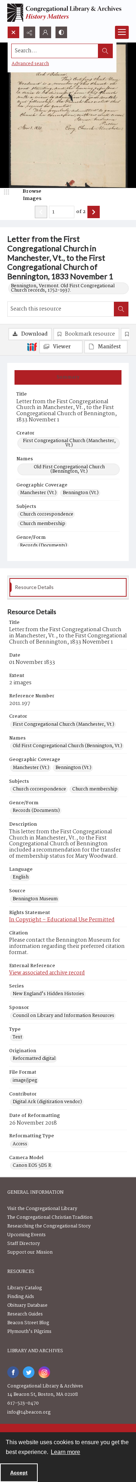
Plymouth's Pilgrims (29, 1331)
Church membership (42, 524)
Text (17, 1037)
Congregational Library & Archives (45, 1386)
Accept (19, 1472)
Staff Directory (23, 1243)
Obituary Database (27, 1305)
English (21, 877)
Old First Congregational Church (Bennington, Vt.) (69, 469)
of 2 (81, 212)
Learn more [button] (65, 1452)
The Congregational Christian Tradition (49, 1217)
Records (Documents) (43, 545)
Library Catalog (24, 1288)
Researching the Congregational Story (49, 1226)
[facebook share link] (13, 1372)
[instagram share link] (44, 1372)
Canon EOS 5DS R (32, 1165)
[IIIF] (32, 346)
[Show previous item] (41, 212)
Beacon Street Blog (28, 1323)
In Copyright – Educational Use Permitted (62, 920)
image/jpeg (25, 1080)
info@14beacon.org (28, 1412)
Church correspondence (46, 514)
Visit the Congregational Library (42, 1209)
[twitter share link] (28, 1372)
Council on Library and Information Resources (63, 1016)
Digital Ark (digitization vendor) (47, 1102)
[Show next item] (93, 212)
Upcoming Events (26, 1235)
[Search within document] (121, 309)
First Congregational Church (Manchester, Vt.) (69, 443)
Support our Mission (30, 1252)
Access (20, 1144)
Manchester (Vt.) (38, 493)
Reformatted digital (34, 1058)
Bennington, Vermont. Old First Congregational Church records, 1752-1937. (63, 288)
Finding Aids (20, 1297)
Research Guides (25, 1314)
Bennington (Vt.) (81, 493)
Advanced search (30, 64)
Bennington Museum (35, 899)
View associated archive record (47, 973)
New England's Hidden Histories (48, 994)
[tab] (68, 377)
